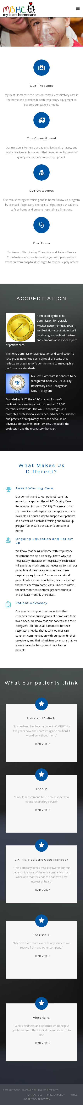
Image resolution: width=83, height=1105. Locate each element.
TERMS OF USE (34, 1094)
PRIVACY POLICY (56, 1094)
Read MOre (41, 889)
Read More (41, 743)
